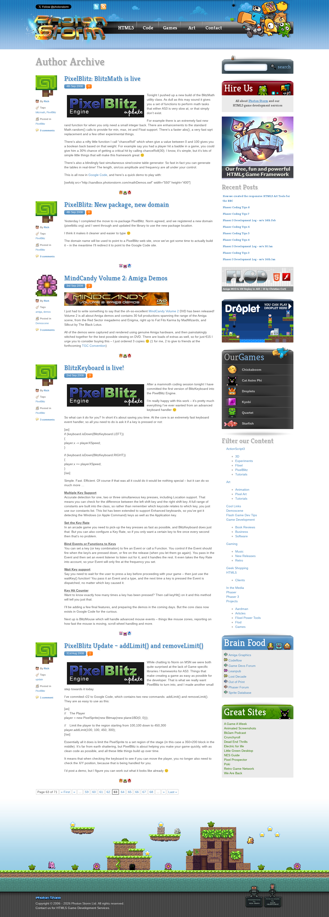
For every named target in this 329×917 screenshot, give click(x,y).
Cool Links (233, 506)
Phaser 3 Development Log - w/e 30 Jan (248, 246)
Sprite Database (240, 692)
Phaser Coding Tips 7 (236, 214)
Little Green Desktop (238, 750)
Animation (242, 489)
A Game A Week (235, 724)
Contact (213, 28)
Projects (232, 601)
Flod (238, 622)
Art (191, 28)
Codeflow (235, 660)
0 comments (47, 130)
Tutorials (241, 474)
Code (148, 28)
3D (237, 456)
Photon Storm (258, 101)
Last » (172, 792)
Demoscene (42, 323)
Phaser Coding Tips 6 (236, 227)
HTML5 (126, 28)
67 (144, 792)
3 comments (47, 330)
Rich (46, 101)
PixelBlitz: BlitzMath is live (102, 78)
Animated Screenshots (240, 728)
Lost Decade (237, 676)
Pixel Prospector (235, 759)
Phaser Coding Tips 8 (236, 207)
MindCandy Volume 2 (164, 311)
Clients (240, 580)
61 (101, 792)
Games (170, 28)
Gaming (231, 544)
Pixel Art (241, 494)
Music (239, 551)
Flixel (239, 465)
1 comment (46, 697)
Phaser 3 (232, 596)
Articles (240, 613)
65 (130, 792)
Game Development (240, 519)
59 (87, 792)
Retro (239, 560)
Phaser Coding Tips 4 (236, 240)
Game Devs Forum (242, 666)
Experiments (244, 461)
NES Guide (232, 755)
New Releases (245, 556)
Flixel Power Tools (248, 618)
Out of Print (237, 682)
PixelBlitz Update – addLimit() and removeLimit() (133, 646)
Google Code (97, 175)
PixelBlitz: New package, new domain (116, 204)
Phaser (231, 592)
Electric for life (234, 746)
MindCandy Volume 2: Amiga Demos (115, 278)
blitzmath (40, 112)
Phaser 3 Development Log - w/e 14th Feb (249, 220)
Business (241, 531)
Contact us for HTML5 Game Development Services (72, 908)
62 (108, 792)
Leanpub (235, 671)
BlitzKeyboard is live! (94, 368)
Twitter (96, 7)
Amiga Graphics (240, 655)
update (39, 679)
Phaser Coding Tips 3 (236, 253)
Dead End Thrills (236, 742)
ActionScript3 (235, 449)
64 (122, 792)
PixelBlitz (51, 112)
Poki (227, 764)
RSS (103, 7)
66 (137, 792)
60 (94, 792)
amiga (39, 311)
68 (151, 792)
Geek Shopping (237, 568)
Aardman (241, 609)
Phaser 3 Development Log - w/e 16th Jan (249, 259)
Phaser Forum (239, 687)
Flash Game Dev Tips (241, 515)
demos (47, 311)
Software (241, 536)
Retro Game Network (239, 768)
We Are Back (233, 773)
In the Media (235, 588)
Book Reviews (245, 527)
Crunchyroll (232, 737)
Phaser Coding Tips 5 (236, 233)
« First (65, 792)
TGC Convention (94, 345)
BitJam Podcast (235, 733)
